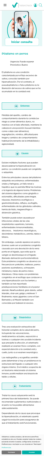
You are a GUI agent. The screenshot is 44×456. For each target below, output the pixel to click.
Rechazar (11, 452)
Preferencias (6, 447)
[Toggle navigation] (5, 5)
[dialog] (22, 445)
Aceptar (32, 452)
